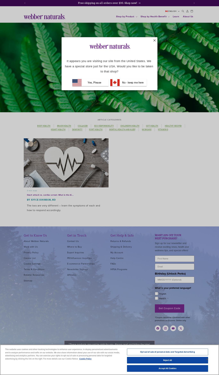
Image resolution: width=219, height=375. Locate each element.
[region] (109, 360)
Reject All (167, 360)
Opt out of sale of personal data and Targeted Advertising (167, 351)
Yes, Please (94, 82)
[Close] (207, 359)
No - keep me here (133, 82)
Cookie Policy (85, 358)
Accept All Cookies (167, 368)
